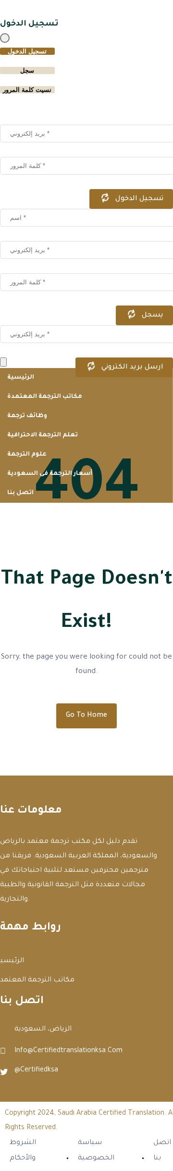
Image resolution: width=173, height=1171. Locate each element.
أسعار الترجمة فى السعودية (49, 474)
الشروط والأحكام (23, 1150)
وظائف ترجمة (27, 416)
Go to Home (86, 716)
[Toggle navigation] (3, 362)
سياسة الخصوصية (96, 1150)
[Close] (5, 38)
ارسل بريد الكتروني (131, 367)
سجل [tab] (27, 70)
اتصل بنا (20, 493)
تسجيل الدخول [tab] (27, 51)
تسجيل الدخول (138, 199)
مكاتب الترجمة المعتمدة (45, 397)
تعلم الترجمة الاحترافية (42, 435)
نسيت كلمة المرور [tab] (27, 89)
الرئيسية (20, 377)
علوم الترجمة (27, 454)
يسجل (151, 315)
